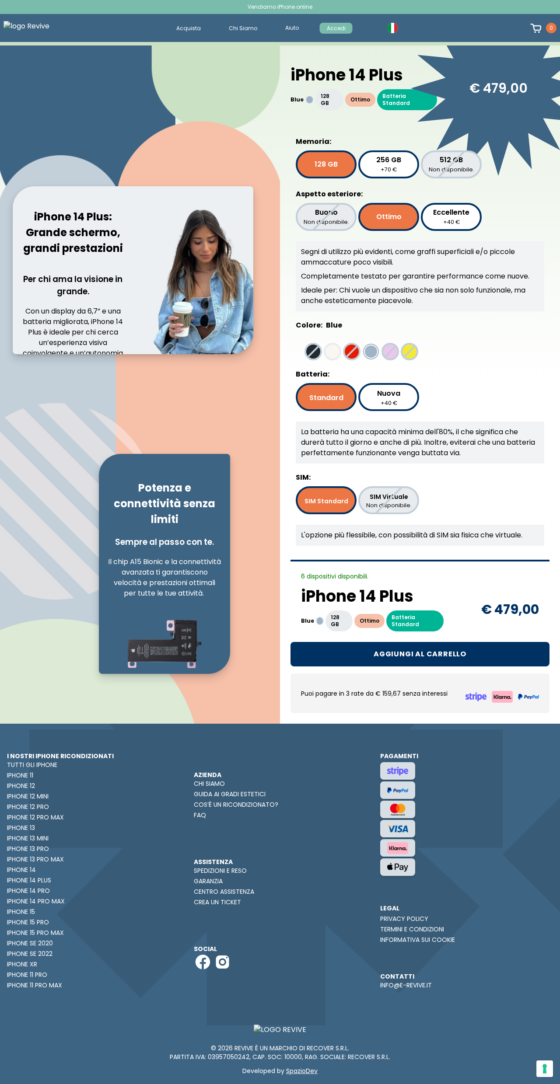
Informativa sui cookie (417, 939)
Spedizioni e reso (220, 870)
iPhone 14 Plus (29, 880)
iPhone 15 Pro (28, 922)
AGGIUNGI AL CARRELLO (420, 654)
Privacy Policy (404, 918)
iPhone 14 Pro (28, 890)
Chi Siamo (243, 28)
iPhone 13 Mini (28, 838)
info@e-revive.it (406, 985)
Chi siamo (209, 783)
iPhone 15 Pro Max (35, 932)
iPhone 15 (21, 911)
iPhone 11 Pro (27, 974)
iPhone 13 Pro (28, 848)
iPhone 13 (21, 827)
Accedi (336, 28)
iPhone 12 (21, 785)
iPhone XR (22, 964)
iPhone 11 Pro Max (34, 985)
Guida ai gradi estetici (230, 794)
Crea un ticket (217, 902)
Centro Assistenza (224, 891)
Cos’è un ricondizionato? (236, 804)
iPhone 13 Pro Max (35, 859)
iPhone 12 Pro (28, 806)
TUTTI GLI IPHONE (32, 764)
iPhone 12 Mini (28, 796)
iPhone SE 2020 (30, 943)
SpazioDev (302, 1071)
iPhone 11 (20, 775)
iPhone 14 (21, 869)
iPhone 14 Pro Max (36, 901)
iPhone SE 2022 (29, 953)
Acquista (188, 28)
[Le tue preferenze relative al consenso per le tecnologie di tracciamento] (544, 1068)
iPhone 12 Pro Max (35, 817)
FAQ (200, 815)
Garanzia (208, 881)
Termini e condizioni (412, 929)
